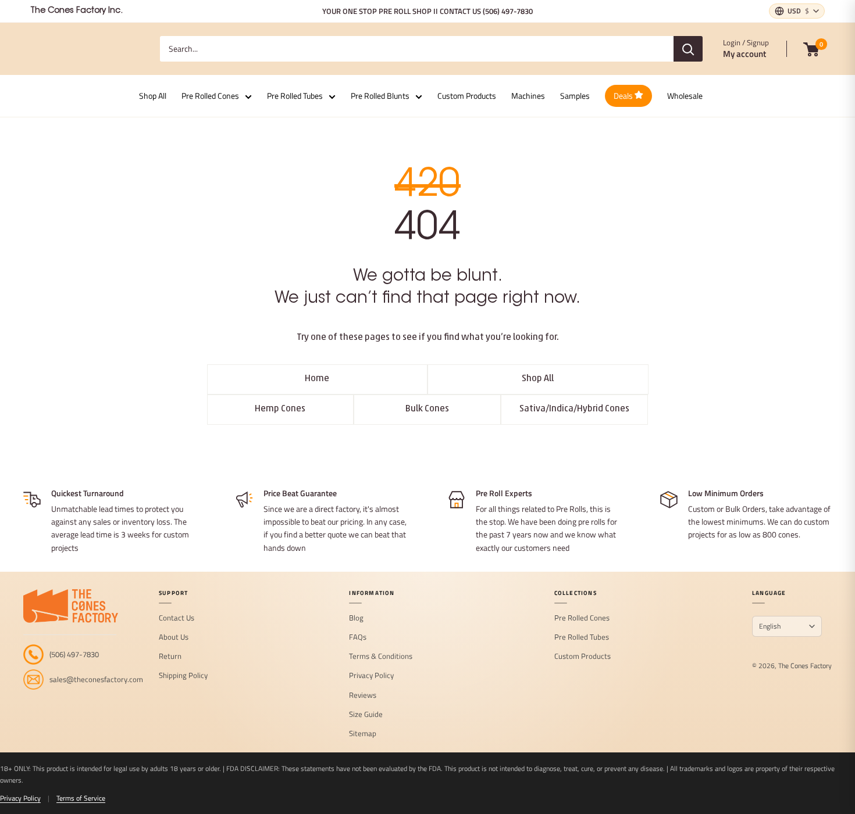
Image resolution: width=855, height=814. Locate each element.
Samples (575, 95)
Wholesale (685, 95)
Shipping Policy (183, 675)
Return (170, 656)
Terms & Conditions (380, 656)
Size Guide (366, 714)
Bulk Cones (427, 409)
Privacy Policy (371, 675)
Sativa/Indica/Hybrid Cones (574, 409)
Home (317, 378)
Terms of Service (80, 798)
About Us (173, 637)
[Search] (688, 49)
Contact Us (176, 618)
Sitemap (362, 734)
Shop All (152, 95)
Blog (356, 618)
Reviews (362, 695)
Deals (624, 95)
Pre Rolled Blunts (380, 95)
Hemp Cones (280, 409)
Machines (528, 95)
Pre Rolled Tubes (295, 95)
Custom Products (466, 95)
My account (744, 53)
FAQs (357, 637)
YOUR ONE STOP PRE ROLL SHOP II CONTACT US (427, 11)
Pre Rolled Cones (210, 95)
